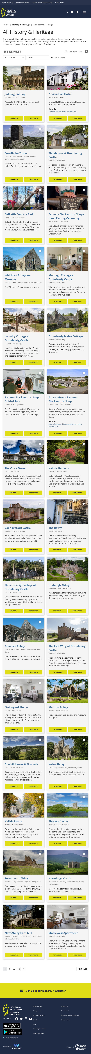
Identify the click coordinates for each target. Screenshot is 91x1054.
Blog (34, 1024)
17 (23, 969)
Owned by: (70, 1047)
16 (19, 969)
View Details (14, 118)
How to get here (38, 1033)
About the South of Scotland (70, 1015)
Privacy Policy (37, 1006)
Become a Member (22, 2)
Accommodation (38, 1015)
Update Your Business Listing (42, 2)
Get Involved (65, 1020)
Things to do (37, 1011)
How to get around (39, 1029)
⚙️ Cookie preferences (10, 1038)
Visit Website (33, 118)
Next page (82, 969)
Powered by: (7, 1047)
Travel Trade (59, 2)
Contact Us (64, 1006)
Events (35, 1020)
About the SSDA (7, 2)
